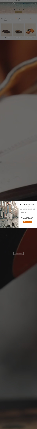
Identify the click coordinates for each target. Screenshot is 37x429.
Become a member (27, 221)
